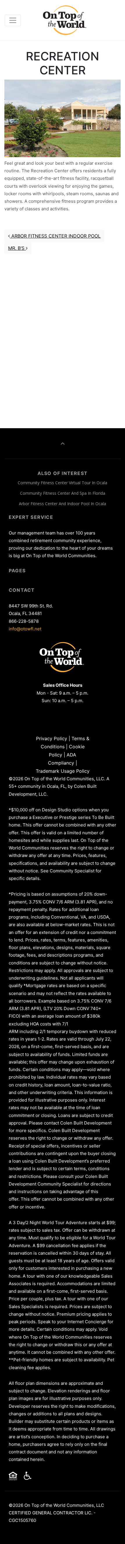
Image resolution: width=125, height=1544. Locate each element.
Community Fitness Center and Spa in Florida (62, 493)
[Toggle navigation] (13, 20)
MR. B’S (17, 248)
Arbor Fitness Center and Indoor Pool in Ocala (62, 503)
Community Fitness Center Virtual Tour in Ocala (62, 482)
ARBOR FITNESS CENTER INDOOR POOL (55, 236)
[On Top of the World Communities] (65, 20)
